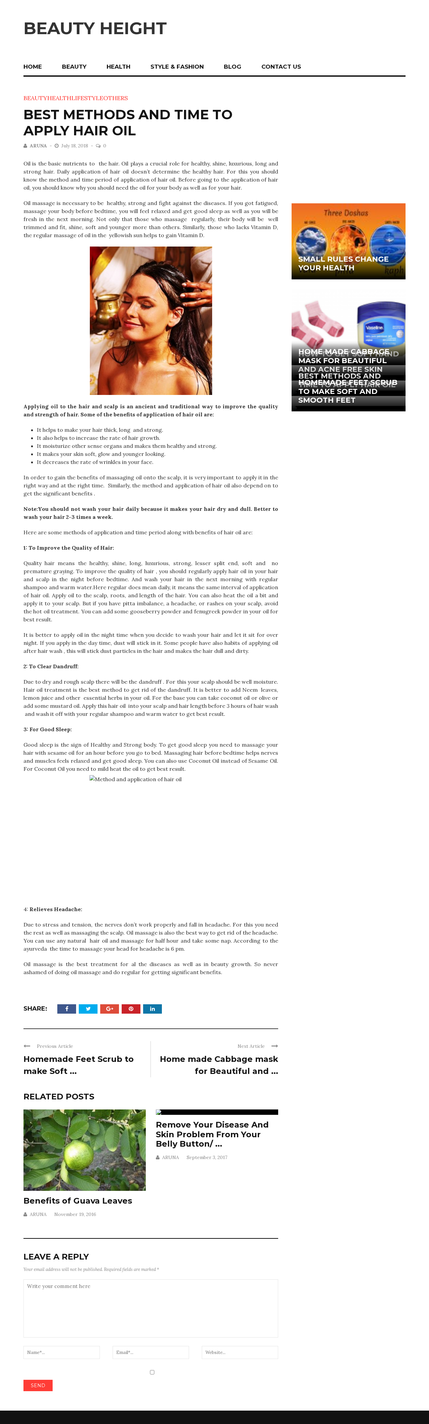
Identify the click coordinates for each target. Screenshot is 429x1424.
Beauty (74, 66)
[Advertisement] (349, 140)
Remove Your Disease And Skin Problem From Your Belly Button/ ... (212, 1134)
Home (32, 66)
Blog (232, 66)
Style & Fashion (177, 66)
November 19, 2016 (75, 1214)
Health (118, 66)
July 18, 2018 (75, 146)
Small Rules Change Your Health (343, 263)
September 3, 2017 (207, 1157)
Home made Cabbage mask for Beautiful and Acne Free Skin (343, 360)
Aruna (38, 146)
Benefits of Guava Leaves (77, 1201)
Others (115, 98)
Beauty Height (95, 28)
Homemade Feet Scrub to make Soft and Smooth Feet (347, 391)
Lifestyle (87, 98)
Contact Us (281, 66)
